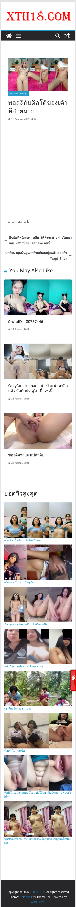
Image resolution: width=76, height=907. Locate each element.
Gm (36, 119)
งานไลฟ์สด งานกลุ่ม (18, 93)
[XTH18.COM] (9, 36)
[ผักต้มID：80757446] (38, 282)
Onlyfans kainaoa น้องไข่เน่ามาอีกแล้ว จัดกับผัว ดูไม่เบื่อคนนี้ (38, 388)
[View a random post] (67, 36)
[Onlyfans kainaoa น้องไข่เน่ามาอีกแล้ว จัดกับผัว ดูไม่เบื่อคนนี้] (38, 346)
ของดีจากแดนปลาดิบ (26, 455)
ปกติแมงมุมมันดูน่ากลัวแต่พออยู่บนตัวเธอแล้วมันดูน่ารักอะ (36, 256)
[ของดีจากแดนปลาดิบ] (38, 416)
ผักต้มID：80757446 (25, 321)
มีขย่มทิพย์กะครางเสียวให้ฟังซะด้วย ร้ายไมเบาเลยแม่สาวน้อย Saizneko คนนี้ (40, 240)
